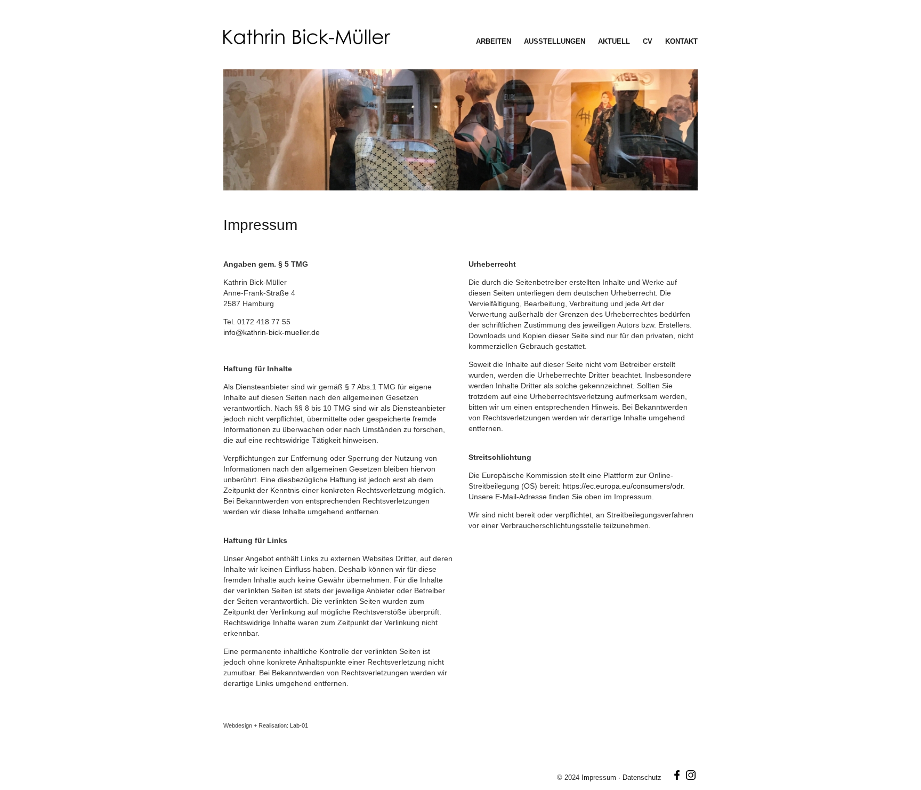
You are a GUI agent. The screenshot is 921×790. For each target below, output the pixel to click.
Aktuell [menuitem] (614, 41)
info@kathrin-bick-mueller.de (271, 332)
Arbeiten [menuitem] (493, 41)
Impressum (599, 777)
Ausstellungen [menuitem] (554, 41)
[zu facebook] (677, 777)
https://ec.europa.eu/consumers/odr (623, 486)
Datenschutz (643, 777)
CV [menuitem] (647, 41)
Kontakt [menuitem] (681, 41)
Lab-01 (299, 725)
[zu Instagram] (691, 777)
